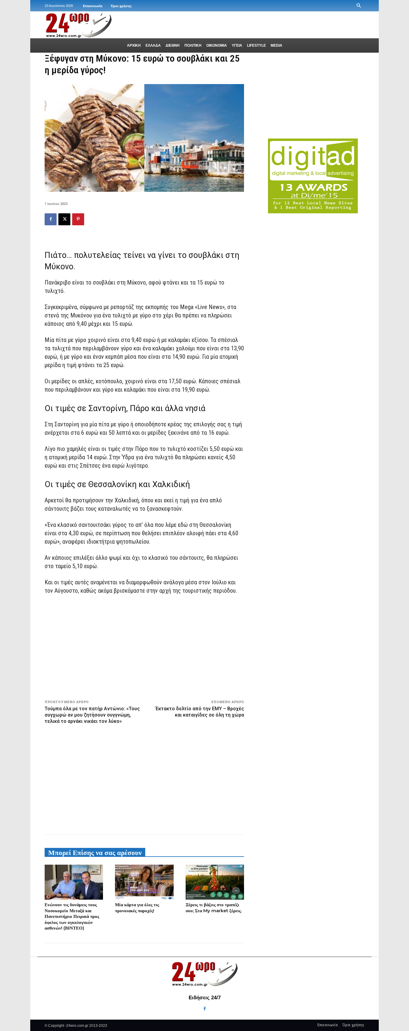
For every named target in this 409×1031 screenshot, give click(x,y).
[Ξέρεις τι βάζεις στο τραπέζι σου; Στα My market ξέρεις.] (215, 882)
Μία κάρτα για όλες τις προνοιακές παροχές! (137, 907)
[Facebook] (51, 219)
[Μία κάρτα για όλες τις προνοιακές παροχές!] (144, 882)
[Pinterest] (78, 219)
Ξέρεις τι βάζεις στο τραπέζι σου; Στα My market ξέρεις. (214, 907)
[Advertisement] (144, 778)
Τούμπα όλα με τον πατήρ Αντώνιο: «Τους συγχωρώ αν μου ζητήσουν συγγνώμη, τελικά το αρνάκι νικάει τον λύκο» (92, 715)
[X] (64, 219)
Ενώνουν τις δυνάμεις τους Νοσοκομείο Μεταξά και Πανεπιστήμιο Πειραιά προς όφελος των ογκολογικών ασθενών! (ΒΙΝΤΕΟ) (72, 916)
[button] (358, 5)
